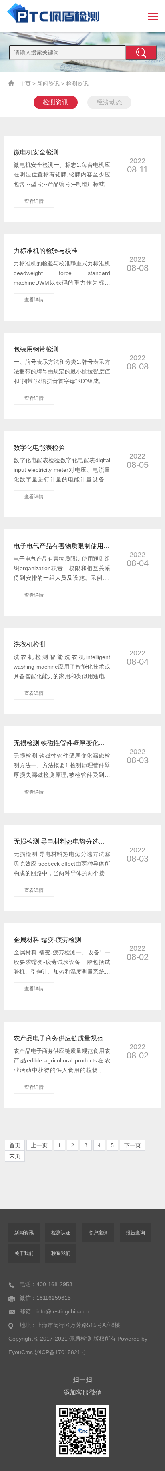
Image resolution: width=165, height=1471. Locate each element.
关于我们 (24, 1253)
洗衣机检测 (30, 644)
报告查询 (135, 1232)
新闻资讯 (48, 83)
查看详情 (34, 201)
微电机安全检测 (36, 152)
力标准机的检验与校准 (46, 250)
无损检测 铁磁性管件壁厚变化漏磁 (62, 743)
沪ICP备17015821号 (60, 1352)
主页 (25, 83)
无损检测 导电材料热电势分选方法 (62, 841)
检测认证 (60, 1232)
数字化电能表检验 (39, 447)
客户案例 (98, 1232)
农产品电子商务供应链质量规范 (58, 1038)
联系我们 (60, 1253)
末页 (14, 1156)
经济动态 (109, 102)
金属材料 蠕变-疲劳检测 (47, 939)
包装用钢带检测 (36, 349)
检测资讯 (77, 83)
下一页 (132, 1145)
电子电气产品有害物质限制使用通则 (62, 546)
